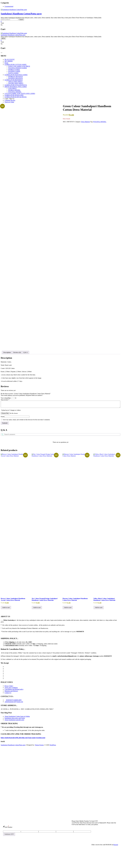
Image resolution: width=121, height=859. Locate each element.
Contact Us (8, 693)
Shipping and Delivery (11, 691)
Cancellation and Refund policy (14, 689)
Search (21, 19)
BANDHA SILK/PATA (15, 78)
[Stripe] (5, 677)
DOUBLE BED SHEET (15, 83)
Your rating (4, 398)
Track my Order (9, 102)
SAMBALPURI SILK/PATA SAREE (16, 75)
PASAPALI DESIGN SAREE (17, 68)
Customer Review (10, 100)
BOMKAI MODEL (14, 90)
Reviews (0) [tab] (17, 352)
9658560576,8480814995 (14, 700)
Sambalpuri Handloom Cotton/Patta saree (21, 13)
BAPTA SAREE (13, 73)
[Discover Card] (5, 675)
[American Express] (5, 666)
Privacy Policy (9, 686)
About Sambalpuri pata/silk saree (14, 720)
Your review (5, 400)
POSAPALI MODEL (14, 92)
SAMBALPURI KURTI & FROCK (16, 97)
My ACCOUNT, (10, 59)
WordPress (53, 745)
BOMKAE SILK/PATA (15, 76)
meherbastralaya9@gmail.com (14, 701)
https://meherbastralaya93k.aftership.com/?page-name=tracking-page (23, 737)
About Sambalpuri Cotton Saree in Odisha (17, 716)
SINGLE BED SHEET (15, 81)
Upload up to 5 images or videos (11, 410)
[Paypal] (5, 671)
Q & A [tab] (25, 352)
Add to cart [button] (6, 607)
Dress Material (85, 122)
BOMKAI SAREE (14, 69)
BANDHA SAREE (14, 71)
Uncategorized (9, 6)
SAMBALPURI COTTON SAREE (15, 64)
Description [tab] (7, 352)
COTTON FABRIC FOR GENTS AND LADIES (20, 93)
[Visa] (5, 670)
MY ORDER (9, 61)
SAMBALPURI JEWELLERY (14, 95)
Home (6, 63)
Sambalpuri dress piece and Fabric (15, 718)
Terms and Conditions (11, 687)
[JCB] (5, 678)
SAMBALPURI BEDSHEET (14, 80)
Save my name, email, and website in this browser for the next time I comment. (26, 419)
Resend (116, 844)
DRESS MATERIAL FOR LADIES (16, 86)
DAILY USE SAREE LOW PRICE (19, 66)
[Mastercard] (5, 668)
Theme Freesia (39, 745)
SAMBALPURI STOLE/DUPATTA (16, 85)
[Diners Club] (5, 673)
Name (2, 416)
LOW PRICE (12, 88)
